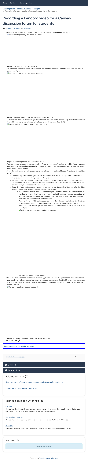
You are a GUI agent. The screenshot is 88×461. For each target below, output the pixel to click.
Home (5, 3)
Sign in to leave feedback (15, 357)
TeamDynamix (44, 458)
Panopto (37, 9)
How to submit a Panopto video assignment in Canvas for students (34, 382)
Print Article (13, 370)
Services (13, 3)
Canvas (9, 406)
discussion (26, 28)
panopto (9, 28)
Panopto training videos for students (21, 388)
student (17, 28)
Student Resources (24, 9)
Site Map (54, 458)
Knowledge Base (26, 3)
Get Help (11, 364)
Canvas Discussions (14, 417)
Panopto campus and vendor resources (19, 346)
